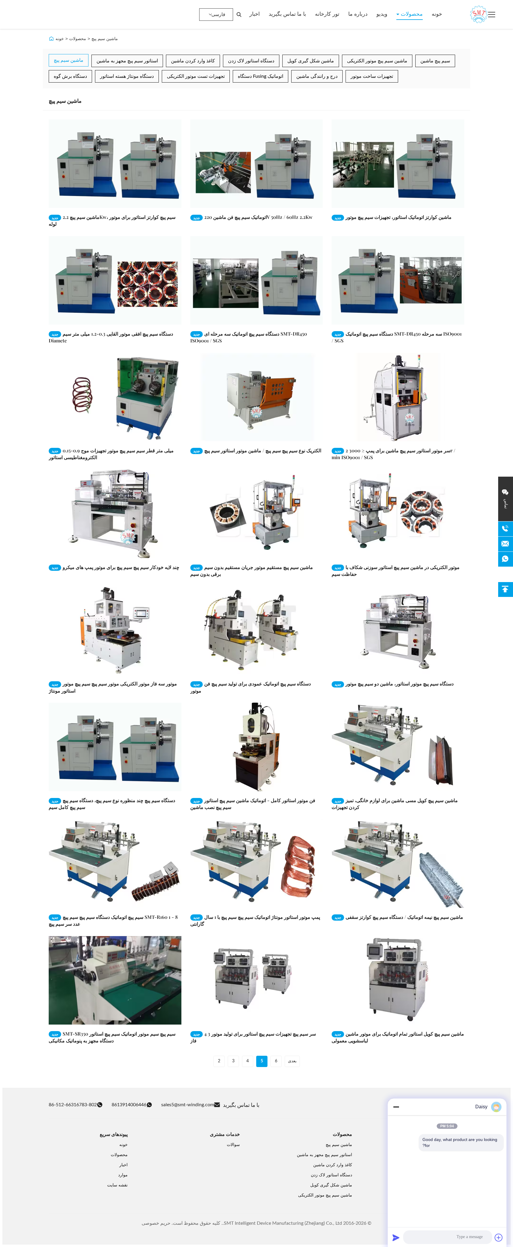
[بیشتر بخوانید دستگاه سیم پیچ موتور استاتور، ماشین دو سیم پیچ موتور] (398, 630)
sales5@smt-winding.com (187, 1104)
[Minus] (396, 1106)
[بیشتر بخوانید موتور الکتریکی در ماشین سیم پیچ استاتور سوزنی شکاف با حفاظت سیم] (398, 514)
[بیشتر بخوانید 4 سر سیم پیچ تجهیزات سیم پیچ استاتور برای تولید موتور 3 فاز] (256, 980)
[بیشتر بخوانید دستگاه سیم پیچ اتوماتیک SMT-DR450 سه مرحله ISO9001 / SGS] (398, 280)
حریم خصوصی (156, 1223)
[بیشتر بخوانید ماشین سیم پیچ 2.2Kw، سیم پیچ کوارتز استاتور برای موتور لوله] (115, 163)
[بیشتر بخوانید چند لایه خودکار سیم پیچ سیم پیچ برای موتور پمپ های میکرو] (115, 514)
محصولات (411, 14)
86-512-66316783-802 (73, 1104)
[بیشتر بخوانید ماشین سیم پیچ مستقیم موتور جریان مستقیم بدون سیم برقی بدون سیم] (256, 514)
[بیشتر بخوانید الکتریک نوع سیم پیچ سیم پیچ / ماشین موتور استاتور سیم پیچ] (256, 397)
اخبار (254, 14)
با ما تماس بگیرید (287, 14)
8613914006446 (129, 1104)
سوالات (233, 1145)
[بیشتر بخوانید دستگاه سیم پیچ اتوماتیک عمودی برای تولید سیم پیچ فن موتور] (256, 630)
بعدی (292, 1061)
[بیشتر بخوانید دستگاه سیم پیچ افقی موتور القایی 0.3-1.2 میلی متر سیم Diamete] (115, 280)
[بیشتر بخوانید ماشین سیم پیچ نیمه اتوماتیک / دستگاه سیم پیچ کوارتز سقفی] (398, 863)
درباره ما (358, 14)
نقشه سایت (117, 1185)
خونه (437, 14)
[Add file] (499, 1237)
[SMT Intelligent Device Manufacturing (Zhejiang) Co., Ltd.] (470, 14)
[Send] (396, 1237)
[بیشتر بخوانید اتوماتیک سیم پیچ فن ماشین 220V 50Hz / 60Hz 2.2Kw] (256, 163)
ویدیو (381, 14)
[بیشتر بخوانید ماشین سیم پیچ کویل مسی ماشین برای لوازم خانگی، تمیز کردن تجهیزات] (398, 747)
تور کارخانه (327, 14)
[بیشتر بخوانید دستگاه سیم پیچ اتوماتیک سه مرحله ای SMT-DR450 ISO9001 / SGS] (256, 280)
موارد (123, 1175)
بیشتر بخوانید (161, 203)
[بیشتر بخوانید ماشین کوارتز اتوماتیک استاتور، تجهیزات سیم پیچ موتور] (398, 163)
